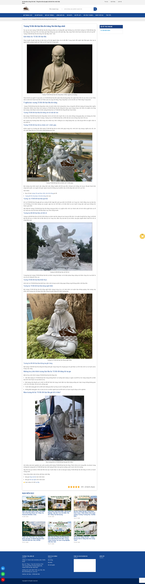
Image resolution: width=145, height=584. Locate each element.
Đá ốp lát (77, 15)
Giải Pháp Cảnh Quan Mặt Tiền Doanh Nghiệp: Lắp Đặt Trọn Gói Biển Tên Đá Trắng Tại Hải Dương (59, 513)
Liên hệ (120, 1)
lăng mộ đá (33, 477)
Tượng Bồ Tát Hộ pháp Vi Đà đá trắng (35, 196)
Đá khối (69, 15)
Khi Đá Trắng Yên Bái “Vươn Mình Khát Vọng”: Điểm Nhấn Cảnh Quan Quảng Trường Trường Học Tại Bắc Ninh (84, 514)
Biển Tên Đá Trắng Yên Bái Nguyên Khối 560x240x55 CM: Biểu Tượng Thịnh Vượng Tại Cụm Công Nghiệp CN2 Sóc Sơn (59, 539)
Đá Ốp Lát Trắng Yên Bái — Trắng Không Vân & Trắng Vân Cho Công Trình (84, 538)
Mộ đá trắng (49, 15)
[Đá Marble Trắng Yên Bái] (26, 10)
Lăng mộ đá (60, 15)
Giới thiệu (113, 1)
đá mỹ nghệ (33, 479)
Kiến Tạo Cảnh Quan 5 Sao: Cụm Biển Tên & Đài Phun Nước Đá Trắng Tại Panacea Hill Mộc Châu (33, 513)
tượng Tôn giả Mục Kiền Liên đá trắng (42, 193)
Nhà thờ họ (99, 15)
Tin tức (106, 1)
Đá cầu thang (88, 15)
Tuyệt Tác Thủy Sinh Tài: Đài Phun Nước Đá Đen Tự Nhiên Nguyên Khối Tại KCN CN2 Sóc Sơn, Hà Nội (33, 538)
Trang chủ (28, 15)
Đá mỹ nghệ (38, 15)
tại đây (37, 482)
